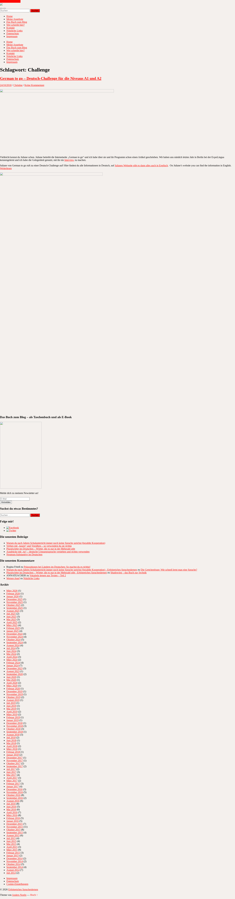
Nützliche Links (14, 30)
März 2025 (11, 625)
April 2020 (11, 682)
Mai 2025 (11, 619)
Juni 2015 (11, 841)
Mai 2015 (11, 844)
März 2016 (11, 815)
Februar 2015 (13, 852)
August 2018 (13, 734)
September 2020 (14, 674)
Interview (69, 160)
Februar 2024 (13, 662)
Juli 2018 (11, 737)
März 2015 (11, 849)
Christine (18, 85)
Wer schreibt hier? (15, 25)
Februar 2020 (13, 688)
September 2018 (14, 731)
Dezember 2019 (14, 691)
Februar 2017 (13, 783)
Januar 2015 (12, 855)
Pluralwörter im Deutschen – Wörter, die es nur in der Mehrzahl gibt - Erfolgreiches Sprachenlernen (56, 572)
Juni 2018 (11, 740)
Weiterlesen (6, 168)
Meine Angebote (14, 19)
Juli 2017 (11, 769)
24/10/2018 (6, 85)
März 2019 (11, 714)
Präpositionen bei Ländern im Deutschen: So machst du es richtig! (57, 566)
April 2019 (11, 711)
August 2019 (13, 700)
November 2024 (14, 636)
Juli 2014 (11, 872)
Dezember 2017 (14, 757)
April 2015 (11, 847)
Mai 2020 (11, 680)
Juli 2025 (11, 613)
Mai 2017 (11, 775)
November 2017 (14, 760)
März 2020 (11, 685)
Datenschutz (12, 33)
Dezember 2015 (14, 824)
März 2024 (11, 659)
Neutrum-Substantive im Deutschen (24, 554)
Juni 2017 (11, 772)
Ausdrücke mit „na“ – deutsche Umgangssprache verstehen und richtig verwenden (48, 551)
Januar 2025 (12, 631)
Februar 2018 (13, 752)
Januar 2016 (12, 821)
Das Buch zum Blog (16, 22)
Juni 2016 (11, 806)
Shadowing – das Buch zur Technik (128, 572)
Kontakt (10, 27)
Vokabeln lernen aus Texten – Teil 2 (48, 575)
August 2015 (13, 835)
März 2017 (11, 780)
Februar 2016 (13, 818)
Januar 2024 (12, 665)
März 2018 (11, 749)
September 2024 (14, 642)
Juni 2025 (11, 616)
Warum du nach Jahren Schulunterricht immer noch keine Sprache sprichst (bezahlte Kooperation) (55, 543)
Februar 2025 (13, 628)
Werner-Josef (13, 578)
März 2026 (11, 590)
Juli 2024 (11, 648)
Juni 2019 (11, 705)
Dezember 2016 (14, 789)
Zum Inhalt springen (10, 1)
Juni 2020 (11, 677)
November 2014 (14, 861)
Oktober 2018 (13, 729)
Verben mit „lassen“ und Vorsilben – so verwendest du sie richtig (39, 546)
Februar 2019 (13, 717)
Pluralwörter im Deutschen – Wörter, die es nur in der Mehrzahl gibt (40, 548)
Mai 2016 (11, 809)
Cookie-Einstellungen (17, 884)
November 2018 (14, 726)
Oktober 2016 (13, 795)
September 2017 (14, 766)
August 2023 (13, 671)
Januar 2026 (12, 596)
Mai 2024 (11, 654)
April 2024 (11, 657)
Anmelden (6, 502)
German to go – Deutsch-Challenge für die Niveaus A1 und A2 (50, 78)
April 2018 (11, 746)
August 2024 (13, 645)
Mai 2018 (11, 743)
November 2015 (14, 826)
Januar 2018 (12, 754)
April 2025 (11, 622)
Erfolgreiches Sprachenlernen (23, 889)
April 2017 (11, 777)
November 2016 (14, 792)
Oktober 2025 (13, 605)
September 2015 (14, 832)
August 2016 (13, 801)
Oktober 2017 (13, 763)
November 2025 (14, 602)
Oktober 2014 (13, 864)
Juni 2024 (11, 651)
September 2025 (14, 608)
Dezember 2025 (14, 599)
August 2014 (13, 870)
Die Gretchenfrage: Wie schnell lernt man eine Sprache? (169, 569)
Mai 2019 (11, 708)
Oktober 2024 (13, 639)
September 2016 (14, 798)
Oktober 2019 (13, 697)
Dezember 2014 (14, 858)
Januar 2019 (12, 720)
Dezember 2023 (14, 668)
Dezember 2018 (14, 723)
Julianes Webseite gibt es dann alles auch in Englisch (141, 165)
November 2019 (14, 694)
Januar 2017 (12, 786)
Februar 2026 (13, 593)
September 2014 (14, 867)
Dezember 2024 (14, 633)
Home (9, 16)
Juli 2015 (11, 838)
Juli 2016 (11, 803)
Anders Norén (19, 895)
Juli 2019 (11, 703)
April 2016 (11, 812)
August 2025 (13, 610)
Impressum (11, 36)
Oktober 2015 (13, 829)
